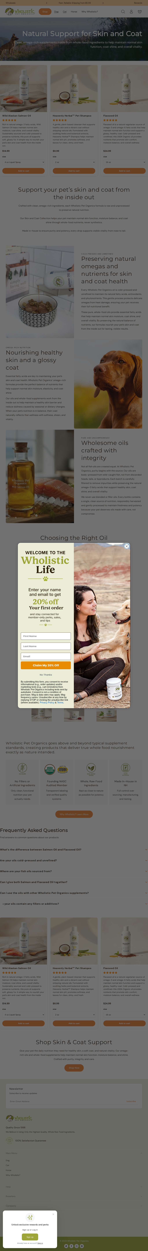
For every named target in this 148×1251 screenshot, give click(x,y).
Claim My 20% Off (46, 665)
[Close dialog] (126, 546)
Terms (60, 702)
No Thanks (46, 674)
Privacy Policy (47, 702)
